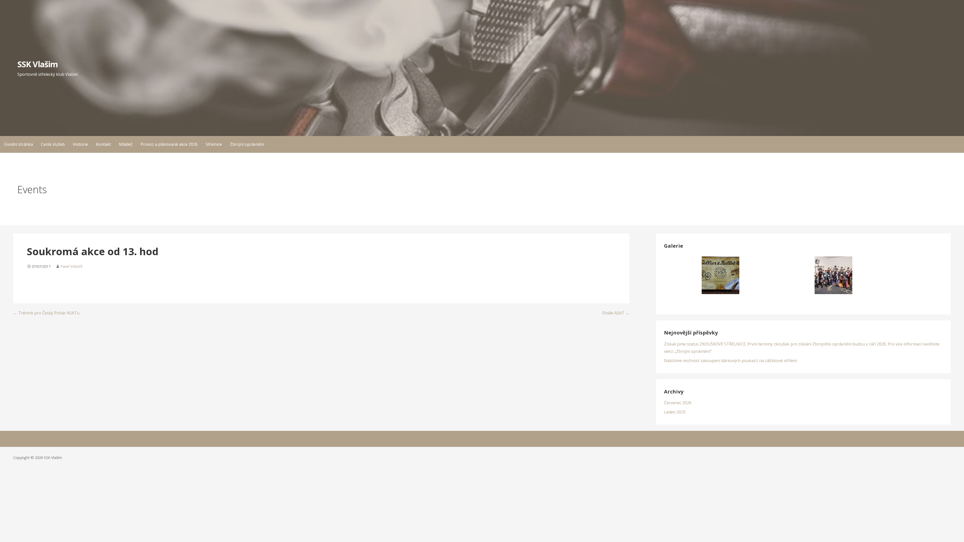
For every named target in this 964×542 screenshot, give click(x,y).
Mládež (126, 144)
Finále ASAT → (615, 313)
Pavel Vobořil (71, 266)
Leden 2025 (675, 412)
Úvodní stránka (18, 144)
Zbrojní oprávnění (247, 144)
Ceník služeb (53, 144)
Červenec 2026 (677, 402)
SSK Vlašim (37, 64)
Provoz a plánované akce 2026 (169, 144)
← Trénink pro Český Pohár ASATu (46, 313)
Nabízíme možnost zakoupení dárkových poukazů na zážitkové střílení (730, 360)
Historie (80, 144)
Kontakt (103, 144)
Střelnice (214, 144)
